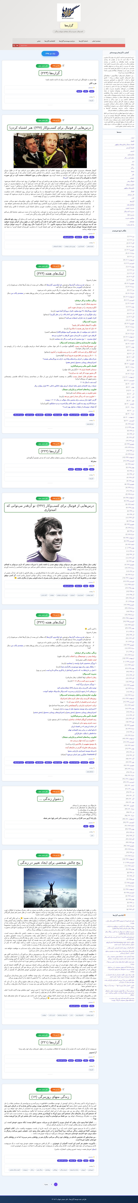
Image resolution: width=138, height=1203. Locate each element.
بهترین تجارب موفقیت (70, 246)
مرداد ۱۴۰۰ (131, 407)
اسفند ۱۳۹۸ (131, 464)
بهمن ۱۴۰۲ (131, 306)
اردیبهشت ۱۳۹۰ (129, 819)
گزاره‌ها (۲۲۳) (50, 73)
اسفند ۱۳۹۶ (131, 544)
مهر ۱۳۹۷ (131, 521)
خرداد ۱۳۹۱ (131, 775)
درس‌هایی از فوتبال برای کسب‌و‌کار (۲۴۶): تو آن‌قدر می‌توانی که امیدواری (50, 507)
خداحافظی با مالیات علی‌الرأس (85, 733)
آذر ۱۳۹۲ (131, 715)
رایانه (132, 164)
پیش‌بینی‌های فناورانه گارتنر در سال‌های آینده (80, 747)
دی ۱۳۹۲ (131, 712)
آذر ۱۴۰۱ (131, 353)
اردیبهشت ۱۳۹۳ (129, 698)
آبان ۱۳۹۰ (131, 799)
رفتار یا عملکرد (91, 677)
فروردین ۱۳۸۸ (130, 892)
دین (133, 161)
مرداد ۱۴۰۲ (131, 327)
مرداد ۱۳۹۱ (131, 768)
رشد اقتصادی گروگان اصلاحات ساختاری (82, 719)
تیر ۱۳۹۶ (131, 571)
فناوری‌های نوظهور (129, 188)
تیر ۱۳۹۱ (131, 772)
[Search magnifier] (14, 45)
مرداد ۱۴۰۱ (131, 367)
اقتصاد (91, 414)
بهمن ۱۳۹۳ (131, 668)
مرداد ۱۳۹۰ (131, 809)
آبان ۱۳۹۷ (131, 517)
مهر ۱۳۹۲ (131, 722)
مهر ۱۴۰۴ (131, 246)
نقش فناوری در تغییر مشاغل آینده (84, 393)
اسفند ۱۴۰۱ (131, 343)
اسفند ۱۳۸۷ (131, 896)
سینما (132, 171)
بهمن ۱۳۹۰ (131, 789)
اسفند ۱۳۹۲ (131, 705)
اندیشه (91, 91)
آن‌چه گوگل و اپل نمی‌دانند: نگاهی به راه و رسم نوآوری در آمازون (73, 352)
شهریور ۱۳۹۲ (130, 725)
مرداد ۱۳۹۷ (131, 527)
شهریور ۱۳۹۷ (130, 524)
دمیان (94, 1149)
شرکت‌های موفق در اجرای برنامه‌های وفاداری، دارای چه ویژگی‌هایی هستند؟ (69, 359)
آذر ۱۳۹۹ (131, 434)
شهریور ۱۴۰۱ (130, 363)
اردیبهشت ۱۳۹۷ (129, 537)
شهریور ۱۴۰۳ (130, 283)
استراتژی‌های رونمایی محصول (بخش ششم (49, 712)
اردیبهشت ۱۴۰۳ (129, 296)
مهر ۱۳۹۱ (131, 762)
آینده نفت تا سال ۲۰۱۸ (88, 382)
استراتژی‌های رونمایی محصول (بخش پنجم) (81, 712)
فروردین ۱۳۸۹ (130, 862)
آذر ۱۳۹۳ (131, 675)
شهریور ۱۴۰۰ (130, 404)
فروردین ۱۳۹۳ (130, 702)
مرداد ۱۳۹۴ (131, 648)
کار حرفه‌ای (78, 237)
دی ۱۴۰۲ (131, 310)
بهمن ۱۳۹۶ (131, 548)
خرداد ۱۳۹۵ (131, 614)
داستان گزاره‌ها (83, 41)
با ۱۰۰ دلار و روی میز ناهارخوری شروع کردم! (80, 355)
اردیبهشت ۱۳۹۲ (129, 738)
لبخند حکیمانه (91, 660)
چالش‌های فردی (79, 1015)
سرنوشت (25, 1170)
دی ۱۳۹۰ (131, 792)
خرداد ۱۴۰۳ (131, 293)
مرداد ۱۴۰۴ (131, 253)
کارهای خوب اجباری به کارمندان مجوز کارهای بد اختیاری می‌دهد (74, 335)
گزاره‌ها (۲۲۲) (50, 451)
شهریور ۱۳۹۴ (130, 645)
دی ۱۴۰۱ (131, 350)
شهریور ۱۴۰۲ (130, 323)
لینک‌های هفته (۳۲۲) (50, 622)
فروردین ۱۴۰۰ (130, 420)
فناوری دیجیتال (57, 414)
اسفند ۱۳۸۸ (131, 866)
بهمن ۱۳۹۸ (131, 467)
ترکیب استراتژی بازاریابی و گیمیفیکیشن (82, 705)
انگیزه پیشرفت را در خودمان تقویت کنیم (82, 307)
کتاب (133, 198)
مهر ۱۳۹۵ (131, 601)
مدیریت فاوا (130, 215)
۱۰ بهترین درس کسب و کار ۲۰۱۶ (84, 681)
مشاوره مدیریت (129, 218)
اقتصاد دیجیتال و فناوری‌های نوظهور (124, 144)
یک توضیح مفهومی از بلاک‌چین (85, 744)
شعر (92, 835)
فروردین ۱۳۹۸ (130, 501)
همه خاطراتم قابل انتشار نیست (84, 376)
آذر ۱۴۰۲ (131, 313)
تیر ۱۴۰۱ (131, 370)
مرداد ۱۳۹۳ (131, 688)
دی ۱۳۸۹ (131, 832)
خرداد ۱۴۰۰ (131, 414)
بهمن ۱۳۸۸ (131, 869)
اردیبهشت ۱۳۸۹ (129, 859)
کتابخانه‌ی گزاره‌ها (50, 41)
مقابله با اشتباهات (57, 246)
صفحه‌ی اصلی (96, 41)
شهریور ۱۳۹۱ (130, 765)
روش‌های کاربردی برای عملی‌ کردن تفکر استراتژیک (78, 698)
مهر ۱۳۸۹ (131, 842)
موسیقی (131, 221)
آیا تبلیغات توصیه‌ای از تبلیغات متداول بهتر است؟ (79, 407)
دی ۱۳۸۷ (131, 902)
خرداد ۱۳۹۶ (131, 574)
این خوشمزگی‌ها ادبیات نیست (85, 346)
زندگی (85, 91)
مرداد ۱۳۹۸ (131, 487)
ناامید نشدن (44, 595)
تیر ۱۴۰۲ (131, 330)
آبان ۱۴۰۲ (131, 317)
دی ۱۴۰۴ (131, 240)
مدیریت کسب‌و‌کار (68, 237)
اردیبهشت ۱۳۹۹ (129, 457)
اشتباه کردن (81, 246)
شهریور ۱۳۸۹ (130, 845)
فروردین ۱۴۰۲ (130, 340)
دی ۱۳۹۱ (131, 752)
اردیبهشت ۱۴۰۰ (129, 417)
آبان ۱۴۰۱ (131, 357)
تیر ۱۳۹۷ (131, 531)
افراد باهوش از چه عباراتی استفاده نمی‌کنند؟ (80, 318)
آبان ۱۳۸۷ (131, 909)
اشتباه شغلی (90, 246)
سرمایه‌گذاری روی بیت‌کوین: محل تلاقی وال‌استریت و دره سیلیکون (72, 403)
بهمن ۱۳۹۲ (131, 708)
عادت (71, 1015)
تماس (38, 41)
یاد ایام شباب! (130, 225)
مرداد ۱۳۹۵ (131, 608)
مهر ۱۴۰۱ (131, 360)
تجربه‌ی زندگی (63, 1170)
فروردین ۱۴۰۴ (130, 263)
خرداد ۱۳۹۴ (131, 655)
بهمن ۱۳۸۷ (131, 899)
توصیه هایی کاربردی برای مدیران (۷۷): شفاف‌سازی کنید (76, 688)
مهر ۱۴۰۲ (131, 320)
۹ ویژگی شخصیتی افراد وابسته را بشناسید (81, 663)
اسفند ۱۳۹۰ (131, 785)
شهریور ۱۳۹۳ (130, 685)
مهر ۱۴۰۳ (131, 280)
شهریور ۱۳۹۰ (130, 805)
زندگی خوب (39, 1170)
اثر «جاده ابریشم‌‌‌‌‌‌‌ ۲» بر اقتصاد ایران (83, 726)
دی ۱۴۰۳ (131, 270)
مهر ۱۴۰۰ (131, 400)
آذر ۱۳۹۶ (131, 554)
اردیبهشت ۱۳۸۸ (129, 889)
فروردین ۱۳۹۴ (130, 661)
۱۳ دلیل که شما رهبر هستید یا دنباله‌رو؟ (82, 328)
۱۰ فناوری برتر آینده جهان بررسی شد (83, 741)
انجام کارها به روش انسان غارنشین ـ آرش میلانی (120, 948)
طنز (133, 174)
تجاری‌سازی (84, 414)
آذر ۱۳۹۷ (131, 514)
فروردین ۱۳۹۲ (130, 742)
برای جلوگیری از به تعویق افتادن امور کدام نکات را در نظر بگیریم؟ (73, 314)
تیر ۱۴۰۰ (131, 410)
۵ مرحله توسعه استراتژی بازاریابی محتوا (82, 751)
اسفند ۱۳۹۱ (131, 745)
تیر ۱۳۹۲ (131, 732)
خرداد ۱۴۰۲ (131, 333)
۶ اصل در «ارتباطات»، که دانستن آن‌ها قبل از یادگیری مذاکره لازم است (71, 670)
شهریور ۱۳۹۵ (130, 604)
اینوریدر (79, 287)
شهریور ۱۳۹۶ (130, 564)
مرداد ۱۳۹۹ (131, 447)
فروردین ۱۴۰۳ (130, 300)
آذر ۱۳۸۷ (131, 906)
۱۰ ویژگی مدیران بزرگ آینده (86, 684)
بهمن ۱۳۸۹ (131, 829)
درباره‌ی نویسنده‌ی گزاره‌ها (67, 41)
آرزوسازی (90, 1170)
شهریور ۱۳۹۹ (130, 444)
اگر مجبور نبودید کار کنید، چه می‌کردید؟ (82, 373)
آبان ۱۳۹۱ (131, 758)
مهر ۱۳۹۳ (131, 681)
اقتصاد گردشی (130, 148)
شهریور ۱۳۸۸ (130, 882)
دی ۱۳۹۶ (131, 551)
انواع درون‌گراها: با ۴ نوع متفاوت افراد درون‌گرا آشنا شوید (76, 311)
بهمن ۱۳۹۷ (131, 507)
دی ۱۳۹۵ (131, 591)
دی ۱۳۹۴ (131, 631)
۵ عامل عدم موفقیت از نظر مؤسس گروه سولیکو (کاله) (76, 332)
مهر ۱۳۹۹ (131, 440)
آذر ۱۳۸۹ (131, 835)
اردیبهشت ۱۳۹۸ (129, 497)
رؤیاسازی (47, 1170)
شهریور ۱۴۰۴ (130, 250)
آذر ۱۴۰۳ (131, 273)
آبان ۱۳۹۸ (131, 477)
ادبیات (91, 826)
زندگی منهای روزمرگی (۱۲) (50, 1097)
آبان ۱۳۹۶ (131, 558)
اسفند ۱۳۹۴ (131, 625)
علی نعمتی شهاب (43, 66)
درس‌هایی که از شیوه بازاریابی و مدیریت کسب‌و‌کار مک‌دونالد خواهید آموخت (69, 691)
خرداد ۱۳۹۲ (131, 735)
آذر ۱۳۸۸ (131, 876)
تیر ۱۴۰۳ (131, 290)
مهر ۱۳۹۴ (131, 641)
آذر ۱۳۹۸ (131, 474)
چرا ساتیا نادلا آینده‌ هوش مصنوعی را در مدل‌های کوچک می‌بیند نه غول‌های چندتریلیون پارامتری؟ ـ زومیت (121, 969)
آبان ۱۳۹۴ (131, 638)
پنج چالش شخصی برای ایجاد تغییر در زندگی (50, 862)
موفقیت (52, 595)
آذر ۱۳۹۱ (131, 755)
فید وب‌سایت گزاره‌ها (76, 285)
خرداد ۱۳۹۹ (131, 454)
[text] (63, 65)
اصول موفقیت (89, 595)
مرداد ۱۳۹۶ (131, 568)
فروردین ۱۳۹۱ (130, 782)
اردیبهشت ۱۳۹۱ (129, 779)
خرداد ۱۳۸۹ (131, 855)
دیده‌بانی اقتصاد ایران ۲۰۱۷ (86, 369)
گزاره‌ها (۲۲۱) (50, 1042)
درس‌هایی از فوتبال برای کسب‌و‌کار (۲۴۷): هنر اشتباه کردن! (50, 127)
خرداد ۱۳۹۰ (131, 815)
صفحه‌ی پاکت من (17, 293)
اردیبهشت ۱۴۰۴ (129, 260)
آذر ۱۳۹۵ (131, 594)
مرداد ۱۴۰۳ (131, 286)
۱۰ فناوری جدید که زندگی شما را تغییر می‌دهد (80, 396)
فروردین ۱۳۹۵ (130, 621)
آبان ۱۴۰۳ (131, 276)
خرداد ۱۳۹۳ (131, 695)
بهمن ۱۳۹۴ (131, 628)
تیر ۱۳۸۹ (131, 852)
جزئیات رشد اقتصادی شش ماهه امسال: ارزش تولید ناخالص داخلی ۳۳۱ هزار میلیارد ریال (65, 386)
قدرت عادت (52, 1015)
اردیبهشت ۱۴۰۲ (129, 337)
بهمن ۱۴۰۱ (131, 347)
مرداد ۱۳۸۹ (131, 849)
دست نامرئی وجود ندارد (88, 723)
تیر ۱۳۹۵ (131, 611)
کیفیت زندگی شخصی (15, 1170)
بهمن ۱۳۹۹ (131, 427)
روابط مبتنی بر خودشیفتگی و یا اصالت (83, 656)
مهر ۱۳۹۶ (131, 561)
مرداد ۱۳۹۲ (131, 728)
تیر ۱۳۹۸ (131, 491)
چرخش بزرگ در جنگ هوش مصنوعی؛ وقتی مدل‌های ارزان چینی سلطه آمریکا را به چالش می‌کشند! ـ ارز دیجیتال (119, 993)
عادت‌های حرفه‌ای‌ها (62, 1015)
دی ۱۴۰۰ (131, 390)
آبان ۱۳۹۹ (131, 437)
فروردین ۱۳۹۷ (130, 541)
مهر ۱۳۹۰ (131, 802)
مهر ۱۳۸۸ (131, 879)
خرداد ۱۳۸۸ (131, 886)
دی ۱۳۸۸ (131, 872)
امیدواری (72, 595)
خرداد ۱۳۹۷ (131, 534)
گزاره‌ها (69, 25)
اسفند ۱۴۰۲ (131, 303)
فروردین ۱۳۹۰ (130, 822)
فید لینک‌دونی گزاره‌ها (54, 285)
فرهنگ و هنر (130, 181)
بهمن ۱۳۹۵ (131, 588)
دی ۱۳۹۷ (131, 511)
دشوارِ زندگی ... (50, 799)
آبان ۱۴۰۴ (131, 243)
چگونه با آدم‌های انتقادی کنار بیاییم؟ (84, 325)
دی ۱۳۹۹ (131, 430)
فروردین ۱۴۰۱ (130, 380)
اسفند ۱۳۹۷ (131, 504)
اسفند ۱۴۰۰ (131, 383)
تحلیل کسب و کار (74, 414)
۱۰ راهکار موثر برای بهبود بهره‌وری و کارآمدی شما (78, 667)
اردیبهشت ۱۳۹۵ (129, 618)
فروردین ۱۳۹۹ (130, 460)
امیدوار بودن (80, 595)
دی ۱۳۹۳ (131, 671)
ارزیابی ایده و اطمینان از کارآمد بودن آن (82, 702)
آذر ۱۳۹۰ (131, 795)
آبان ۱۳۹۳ (131, 678)
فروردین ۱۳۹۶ (130, 581)
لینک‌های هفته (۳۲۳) (50, 273)
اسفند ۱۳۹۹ (131, 424)
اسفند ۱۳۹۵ (131, 584)
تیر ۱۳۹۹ (131, 450)
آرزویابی (83, 1170)
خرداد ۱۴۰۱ (131, 373)
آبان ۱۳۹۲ (131, 718)
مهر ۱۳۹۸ (131, 481)
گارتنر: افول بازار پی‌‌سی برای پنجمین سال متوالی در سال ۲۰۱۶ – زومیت (70, 400)
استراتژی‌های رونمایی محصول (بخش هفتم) (81, 362)
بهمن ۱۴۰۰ (131, 387)
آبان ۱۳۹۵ (131, 598)
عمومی (132, 178)
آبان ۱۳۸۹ (131, 839)
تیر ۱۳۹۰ (131, 812)
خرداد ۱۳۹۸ (131, 494)
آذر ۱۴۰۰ (131, 394)
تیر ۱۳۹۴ (131, 651)
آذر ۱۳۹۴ (131, 635)
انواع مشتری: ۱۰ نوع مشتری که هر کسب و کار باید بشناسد (75, 339)
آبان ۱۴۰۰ (131, 397)
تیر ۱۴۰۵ (131, 236)
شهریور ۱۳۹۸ (130, 484)
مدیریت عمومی (29, 414)
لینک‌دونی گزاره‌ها (118, 915)
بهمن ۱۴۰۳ (131, 266)
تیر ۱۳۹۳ (131, 691)
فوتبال (85, 237)
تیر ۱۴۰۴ (131, 256)
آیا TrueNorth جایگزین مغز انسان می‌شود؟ (81, 754)
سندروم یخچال (91, 304)
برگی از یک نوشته (74, 1170)
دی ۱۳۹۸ (131, 471)
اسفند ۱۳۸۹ (131, 825)
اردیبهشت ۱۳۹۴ (129, 658)
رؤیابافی (55, 1170)
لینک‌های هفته (39, 414)
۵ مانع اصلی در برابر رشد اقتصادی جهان (82, 730)
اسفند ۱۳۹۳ (131, 665)
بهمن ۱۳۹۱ (131, 748)
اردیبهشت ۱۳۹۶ (129, 578)
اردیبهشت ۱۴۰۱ (129, 377)
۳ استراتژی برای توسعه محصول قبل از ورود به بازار (78, 709)
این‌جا (65, 178)
